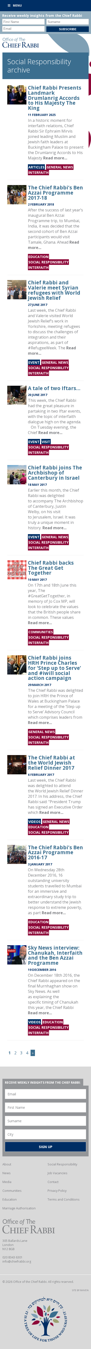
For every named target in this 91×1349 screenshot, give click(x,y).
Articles (36, 167)
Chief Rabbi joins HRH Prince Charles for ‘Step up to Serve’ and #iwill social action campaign (54, 667)
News (6, 1173)
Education (38, 256)
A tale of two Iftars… (54, 388)
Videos (34, 821)
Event (34, 362)
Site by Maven (80, 1290)
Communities (40, 632)
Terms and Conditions (64, 1199)
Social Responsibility (48, 262)
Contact (53, 1182)
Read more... (55, 158)
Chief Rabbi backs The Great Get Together (51, 567)
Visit (46, 441)
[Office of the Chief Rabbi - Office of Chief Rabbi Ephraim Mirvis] (20, 46)
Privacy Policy (57, 1190)
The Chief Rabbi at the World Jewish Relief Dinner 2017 (51, 762)
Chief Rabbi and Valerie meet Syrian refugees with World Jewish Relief (54, 290)
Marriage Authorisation (19, 1208)
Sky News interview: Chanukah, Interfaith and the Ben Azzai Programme (55, 955)
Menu (17, 5)
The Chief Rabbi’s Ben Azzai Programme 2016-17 (55, 852)
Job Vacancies (57, 1173)
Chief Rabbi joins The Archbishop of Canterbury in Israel (55, 472)
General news (60, 167)
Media (6, 1182)
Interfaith (38, 172)
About (6, 1164)
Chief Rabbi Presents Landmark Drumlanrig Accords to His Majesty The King (54, 97)
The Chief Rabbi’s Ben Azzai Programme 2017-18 (55, 192)
